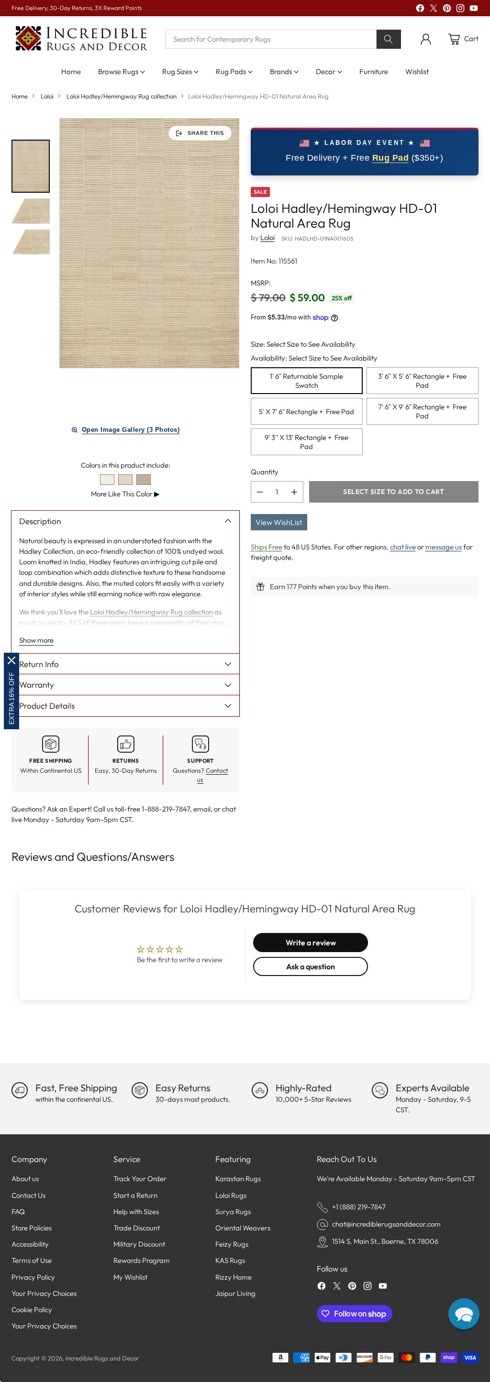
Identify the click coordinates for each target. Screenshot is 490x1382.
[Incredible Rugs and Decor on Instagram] (460, 9)
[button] (463, 1313)
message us (443, 546)
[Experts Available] (380, 1090)
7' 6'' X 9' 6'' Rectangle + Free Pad (422, 411)
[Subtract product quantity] (259, 492)
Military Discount (139, 1244)
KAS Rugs (230, 1260)
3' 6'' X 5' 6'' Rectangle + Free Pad (422, 381)
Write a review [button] (311, 942)
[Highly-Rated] (260, 1090)
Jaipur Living (235, 1293)
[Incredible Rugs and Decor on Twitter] (433, 9)
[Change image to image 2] (30, 211)
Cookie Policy (31, 1309)
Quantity (264, 471)
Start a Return (135, 1195)
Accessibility (30, 1244)
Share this (206, 133)
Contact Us (28, 1195)
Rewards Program (141, 1260)
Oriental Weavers (242, 1227)
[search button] (389, 39)
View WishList (279, 522)
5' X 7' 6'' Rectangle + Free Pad (306, 411)
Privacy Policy (33, 1277)
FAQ (18, 1211)
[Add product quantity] (294, 492)
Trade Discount (136, 1227)
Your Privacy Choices (44, 1293)
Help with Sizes (136, 1211)
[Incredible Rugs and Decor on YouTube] (474, 9)
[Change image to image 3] (30, 242)
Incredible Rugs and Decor (102, 1358)
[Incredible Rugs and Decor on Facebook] (420, 9)
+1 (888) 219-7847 (359, 1206)
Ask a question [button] (310, 966)
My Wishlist (130, 1277)
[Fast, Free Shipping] (19, 1090)
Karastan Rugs (238, 1178)
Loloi (47, 96)
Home (19, 96)
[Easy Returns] (140, 1090)
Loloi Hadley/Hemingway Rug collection (122, 96)
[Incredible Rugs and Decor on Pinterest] (447, 9)
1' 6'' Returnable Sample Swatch (306, 381)
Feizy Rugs (231, 1244)
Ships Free (266, 546)
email (202, 808)
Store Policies (31, 1227)
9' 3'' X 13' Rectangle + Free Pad (306, 442)
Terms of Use (31, 1260)
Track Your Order (140, 1178)
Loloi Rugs (230, 1195)
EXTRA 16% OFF (11, 698)
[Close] (11, 660)
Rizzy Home (233, 1277)
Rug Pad (390, 158)
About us (25, 1178)
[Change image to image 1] (30, 166)
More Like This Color (125, 493)
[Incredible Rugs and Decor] (80, 39)
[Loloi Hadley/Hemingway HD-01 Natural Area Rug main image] (149, 243)
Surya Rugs (233, 1211)
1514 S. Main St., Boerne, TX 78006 (385, 1241)
